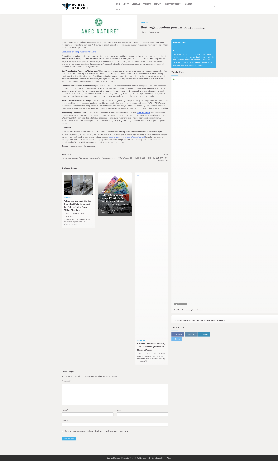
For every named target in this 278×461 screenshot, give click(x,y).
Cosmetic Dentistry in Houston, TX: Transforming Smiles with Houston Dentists (151, 346)
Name (65, 410)
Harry (144, 32)
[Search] (214, 7)
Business (144, 22)
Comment (66, 381)
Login (118, 10)
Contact (157, 4)
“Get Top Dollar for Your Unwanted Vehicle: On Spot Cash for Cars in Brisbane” (113, 198)
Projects (147, 4)
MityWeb (167, 458)
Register (188, 4)
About (126, 4)
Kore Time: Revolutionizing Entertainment (188, 310)
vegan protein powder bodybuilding (83, 146)
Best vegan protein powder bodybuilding (79, 52)
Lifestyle (136, 4)
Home (118, 4)
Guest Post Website (173, 4)
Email (119, 410)
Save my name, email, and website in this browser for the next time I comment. (96, 431)
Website (65, 421)
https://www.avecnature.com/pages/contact (126, 137)
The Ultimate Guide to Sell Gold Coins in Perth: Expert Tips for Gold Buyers (199, 320)
